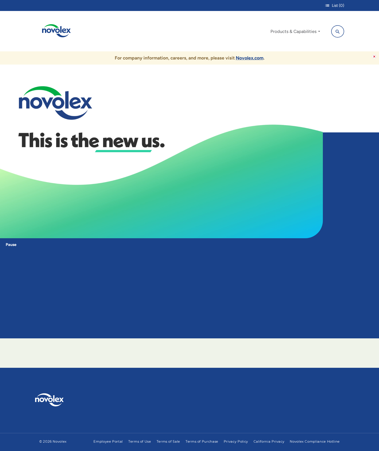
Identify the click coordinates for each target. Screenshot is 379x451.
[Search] (337, 31)
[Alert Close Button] (374, 56)
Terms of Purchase (202, 441)
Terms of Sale (168, 441)
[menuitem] (295, 32)
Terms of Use (139, 441)
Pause (11, 244)
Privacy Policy (236, 441)
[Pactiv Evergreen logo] (58, 399)
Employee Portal (108, 441)
